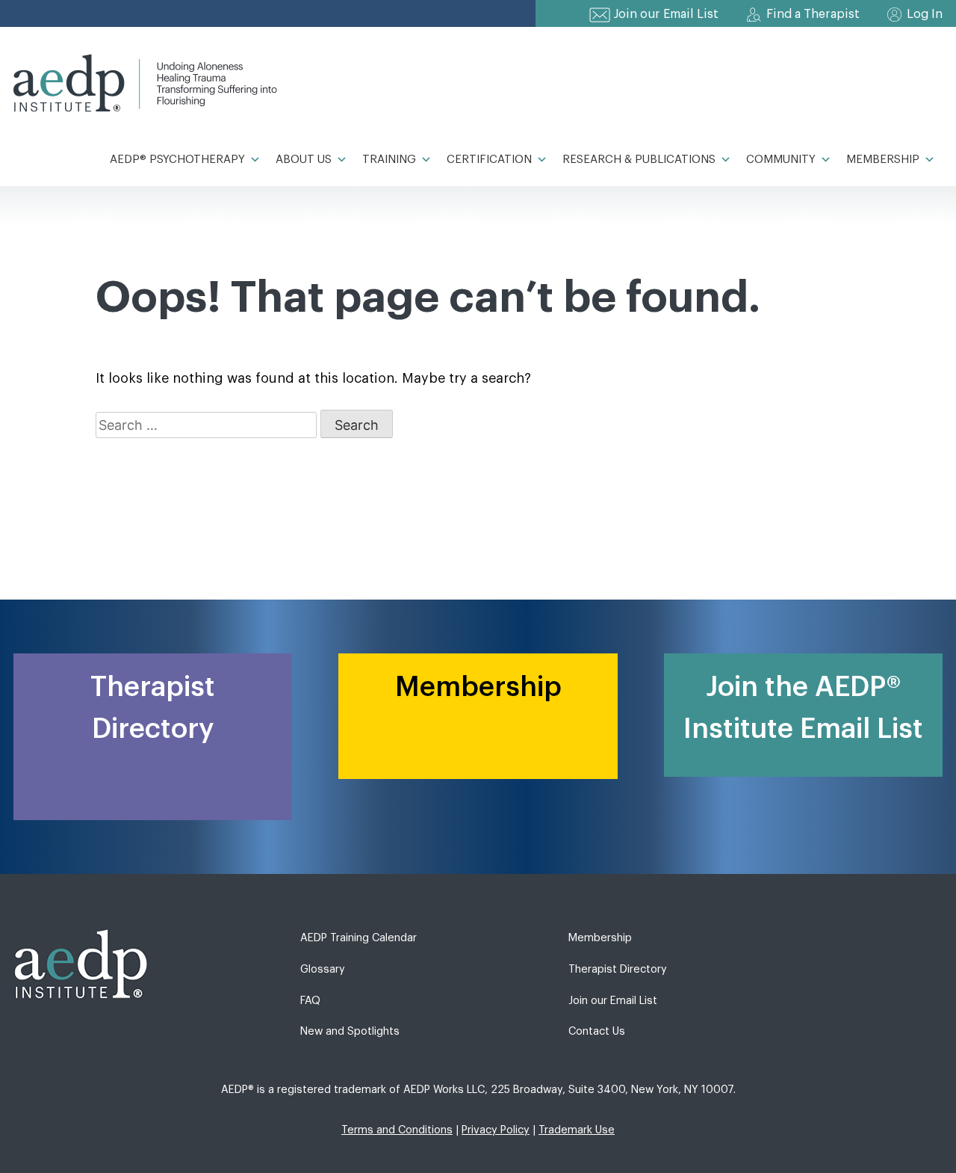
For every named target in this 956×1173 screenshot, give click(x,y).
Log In (925, 14)
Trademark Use (576, 1130)
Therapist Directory (617, 969)
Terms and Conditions (397, 1130)
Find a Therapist (813, 14)
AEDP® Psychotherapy (177, 159)
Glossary (322, 969)
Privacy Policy (496, 1130)
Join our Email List (666, 14)
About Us (304, 159)
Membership (882, 159)
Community (781, 159)
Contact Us (596, 1031)
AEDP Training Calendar (358, 937)
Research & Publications (639, 159)
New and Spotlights (350, 1031)
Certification (489, 159)
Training (389, 159)
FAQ (310, 1000)
